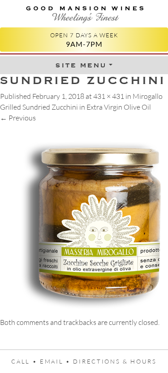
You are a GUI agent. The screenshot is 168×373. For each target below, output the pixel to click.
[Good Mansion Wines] (84, 13)
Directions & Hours (114, 361)
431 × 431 (108, 96)
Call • (25, 361)
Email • (56, 361)
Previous (18, 117)
